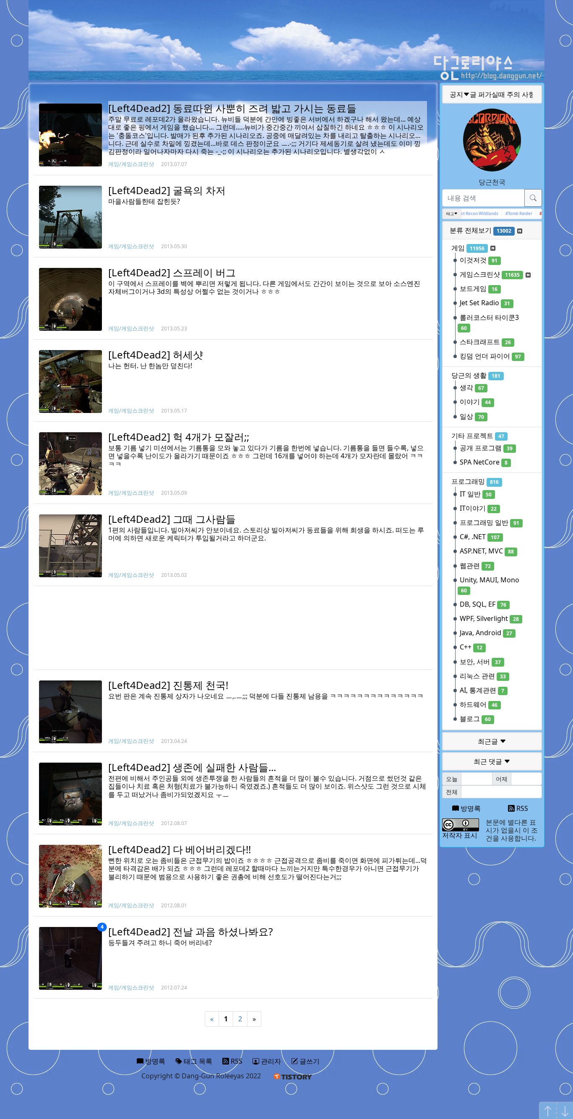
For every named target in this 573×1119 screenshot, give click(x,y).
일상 (472, 416)
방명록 (470, 808)
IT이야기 (478, 508)
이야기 (475, 401)
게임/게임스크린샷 (131, 164)
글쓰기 (309, 1061)
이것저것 (478, 260)
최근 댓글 (489, 761)
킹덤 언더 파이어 (490, 356)
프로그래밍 (475, 481)
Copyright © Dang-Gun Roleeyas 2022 (201, 1075)
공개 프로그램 (486, 447)
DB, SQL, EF (483, 604)
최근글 (489, 741)
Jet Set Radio (485, 302)
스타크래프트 (485, 341)
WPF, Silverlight (489, 618)
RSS (521, 808)
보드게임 (478, 288)
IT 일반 (476, 493)
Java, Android (486, 632)
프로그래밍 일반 (489, 522)
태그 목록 (197, 1061)
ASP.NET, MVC (487, 551)
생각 (472, 387)
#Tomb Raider (510, 213)
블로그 (475, 718)
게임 (467, 247)
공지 (492, 94)
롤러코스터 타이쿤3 (489, 322)
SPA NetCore (484, 462)
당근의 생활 (475, 375)
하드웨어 (478, 704)
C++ (471, 647)
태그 (450, 213)
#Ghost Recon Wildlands (466, 213)
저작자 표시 (459, 835)
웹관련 (475, 565)
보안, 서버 (480, 661)
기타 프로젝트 (477, 435)
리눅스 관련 (483, 675)
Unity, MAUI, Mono (489, 584)
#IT (534, 213)
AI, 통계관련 (482, 690)
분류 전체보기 (480, 230)
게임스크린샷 (490, 274)
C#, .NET (480, 536)
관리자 (270, 1061)
